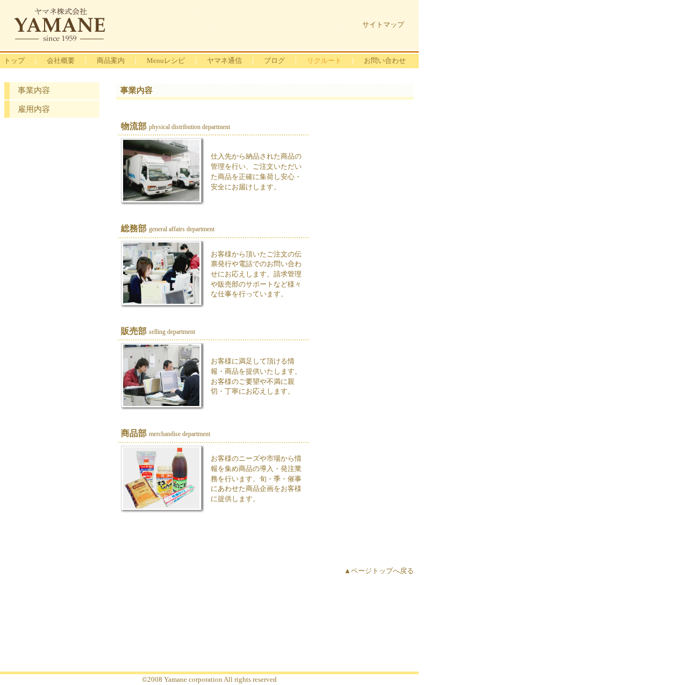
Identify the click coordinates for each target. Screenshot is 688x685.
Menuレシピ (166, 60)
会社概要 (61, 60)
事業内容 (34, 90)
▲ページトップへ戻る (379, 571)
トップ (14, 60)
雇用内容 (34, 109)
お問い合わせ (385, 60)
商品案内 (111, 60)
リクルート (324, 60)
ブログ (274, 60)
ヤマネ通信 (224, 60)
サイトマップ (383, 24)
